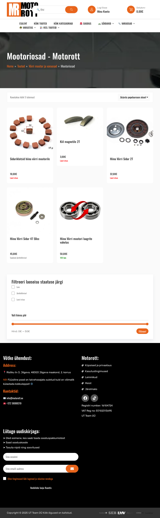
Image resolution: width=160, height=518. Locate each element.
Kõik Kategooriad (63, 23)
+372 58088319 (13, 403)
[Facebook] (85, 398)
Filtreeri (142, 331)
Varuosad (126, 23)
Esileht (23, 23)
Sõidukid (106, 23)
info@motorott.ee (14, 398)
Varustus (27, 27)
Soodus (86, 23)
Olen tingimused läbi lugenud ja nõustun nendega (30, 479)
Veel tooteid (50, 27)
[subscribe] (72, 469)
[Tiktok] (94, 398)
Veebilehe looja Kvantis (41, 488)
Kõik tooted (40, 23)
